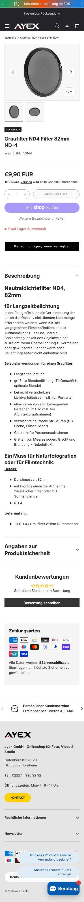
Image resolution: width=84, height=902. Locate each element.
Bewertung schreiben (42, 603)
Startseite (10, 37)
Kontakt (18, 797)
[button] (77, 26)
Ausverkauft (56, 194)
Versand (26, 182)
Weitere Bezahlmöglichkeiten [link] (42, 218)
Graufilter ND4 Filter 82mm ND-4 (39, 37)
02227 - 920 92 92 (26, 775)
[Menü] (7, 26)
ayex (7, 153)
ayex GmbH (21, 891)
